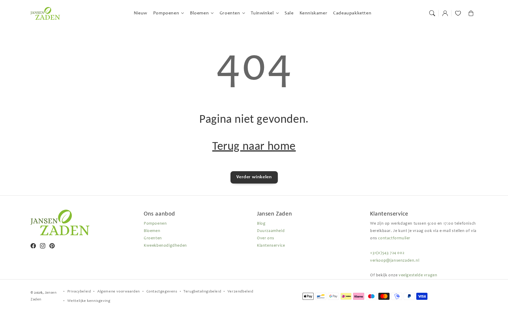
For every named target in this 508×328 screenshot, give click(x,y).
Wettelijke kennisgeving (89, 301)
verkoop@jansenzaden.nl (394, 261)
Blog (261, 224)
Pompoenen (155, 224)
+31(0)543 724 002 (387, 253)
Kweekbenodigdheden (165, 246)
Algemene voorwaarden (118, 292)
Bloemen (152, 231)
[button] (432, 13)
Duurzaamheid (271, 231)
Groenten (153, 238)
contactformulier (394, 238)
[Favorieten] (458, 13)
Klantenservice (271, 246)
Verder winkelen (254, 177)
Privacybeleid (79, 292)
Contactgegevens (161, 292)
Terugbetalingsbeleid (202, 292)
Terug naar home (254, 146)
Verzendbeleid (240, 292)
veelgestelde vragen (418, 275)
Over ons (265, 238)
